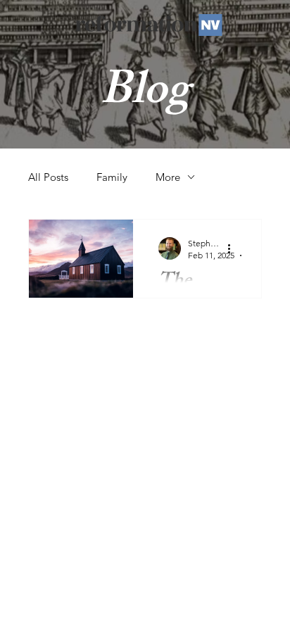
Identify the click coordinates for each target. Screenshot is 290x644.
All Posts (48, 177)
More (168, 177)
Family (111, 177)
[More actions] (233, 248)
